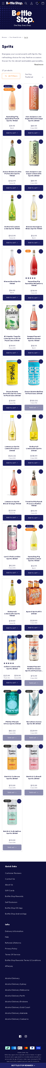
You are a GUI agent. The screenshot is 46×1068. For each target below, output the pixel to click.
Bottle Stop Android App (16, 914)
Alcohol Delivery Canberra (16, 1019)
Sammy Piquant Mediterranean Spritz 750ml (34, 338)
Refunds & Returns (13, 943)
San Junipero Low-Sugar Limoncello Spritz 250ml (34, 174)
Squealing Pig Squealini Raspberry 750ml (34, 283)
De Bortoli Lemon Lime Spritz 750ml (12, 228)
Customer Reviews (13, 873)
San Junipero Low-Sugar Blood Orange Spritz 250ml (34, 119)
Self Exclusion (11, 902)
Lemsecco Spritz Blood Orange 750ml (12, 503)
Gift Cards (9, 890)
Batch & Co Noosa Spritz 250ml (12, 777)
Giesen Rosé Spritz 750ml (12, 282)
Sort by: (28, 74)
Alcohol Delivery (12, 978)
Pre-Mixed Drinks (15, 37)
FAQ (7, 937)
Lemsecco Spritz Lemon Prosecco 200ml (12, 448)
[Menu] (3, 3)
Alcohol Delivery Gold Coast (17, 1007)
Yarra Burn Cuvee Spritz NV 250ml (34, 723)
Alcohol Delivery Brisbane (16, 1001)
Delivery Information (14, 931)
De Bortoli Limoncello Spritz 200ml (34, 448)
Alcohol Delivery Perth (15, 996)
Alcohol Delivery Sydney (15, 984)
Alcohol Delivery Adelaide (16, 1013)
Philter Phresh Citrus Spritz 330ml (12, 723)
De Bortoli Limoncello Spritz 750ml (12, 614)
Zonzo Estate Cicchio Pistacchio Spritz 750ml (12, 174)
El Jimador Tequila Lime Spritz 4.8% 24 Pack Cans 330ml (12, 338)
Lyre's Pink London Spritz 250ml (12, 558)
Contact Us (10, 879)
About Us (9, 885)
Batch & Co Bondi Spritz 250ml (33, 777)
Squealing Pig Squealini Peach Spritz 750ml (12, 119)
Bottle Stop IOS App (13, 908)
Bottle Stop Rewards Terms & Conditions (23, 960)
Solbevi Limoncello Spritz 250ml (12, 668)
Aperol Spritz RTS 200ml (34, 613)
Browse (4, 37)
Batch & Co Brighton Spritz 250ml (12, 832)
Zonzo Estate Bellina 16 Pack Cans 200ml (34, 393)
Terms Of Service (12, 954)
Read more (38, 64)
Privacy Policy (11, 948)
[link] (23, 18)
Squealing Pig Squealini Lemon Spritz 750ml (34, 559)
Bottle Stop (25, 1052)
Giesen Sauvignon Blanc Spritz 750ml (34, 228)
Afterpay (9, 966)
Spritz (26, 37)
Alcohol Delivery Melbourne (17, 990)
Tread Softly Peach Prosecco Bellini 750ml (33, 503)
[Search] (26, 3)
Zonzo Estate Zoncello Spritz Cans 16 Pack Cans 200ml (12, 393)
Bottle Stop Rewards (14, 896)
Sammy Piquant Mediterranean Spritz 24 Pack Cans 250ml (33, 669)
